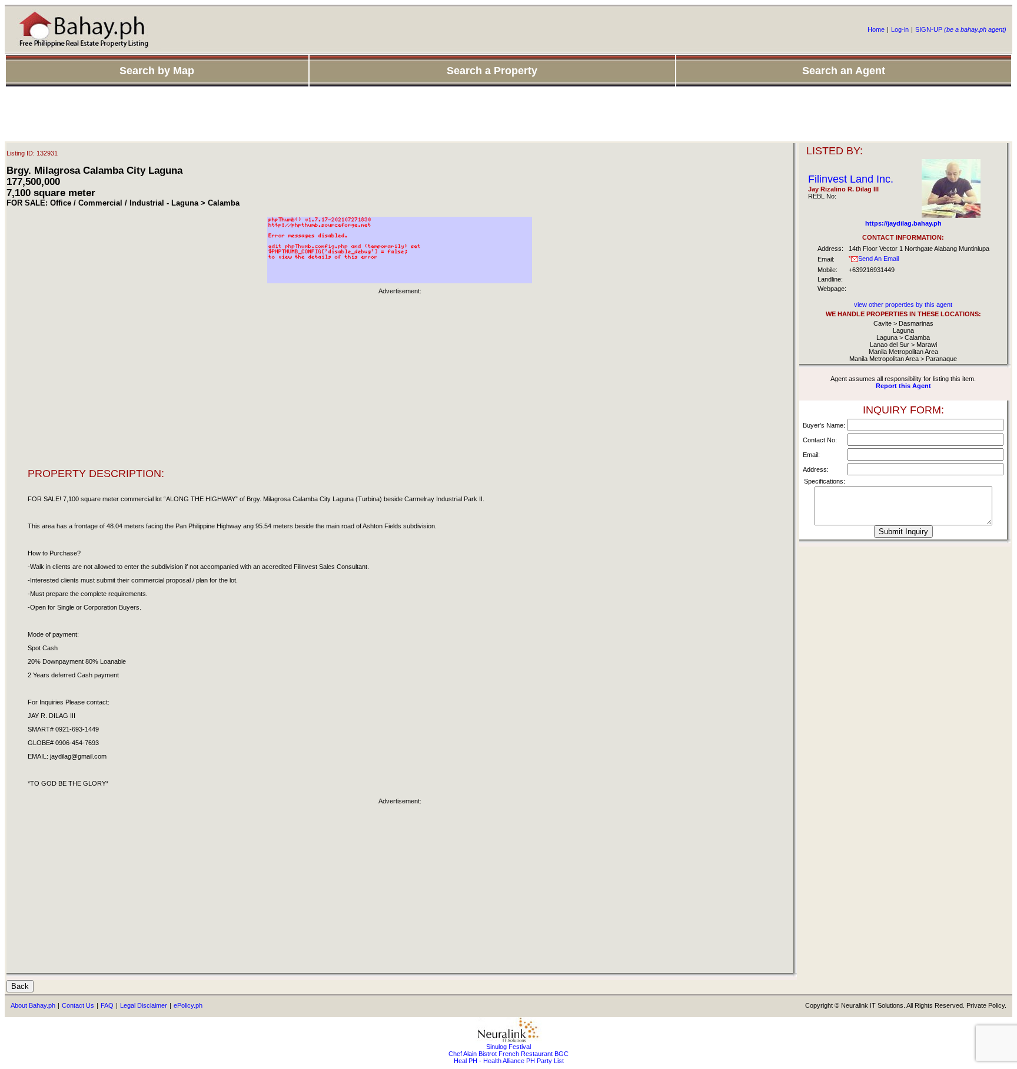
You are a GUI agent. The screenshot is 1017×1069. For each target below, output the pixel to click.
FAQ (107, 1005)
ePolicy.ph (188, 1005)
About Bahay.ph (33, 1005)
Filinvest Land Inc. (850, 179)
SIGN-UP (960, 29)
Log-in (900, 29)
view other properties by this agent (903, 304)
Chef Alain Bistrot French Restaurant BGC (508, 1053)
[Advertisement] (508, 114)
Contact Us (78, 1005)
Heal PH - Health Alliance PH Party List (509, 1060)
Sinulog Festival (508, 1046)
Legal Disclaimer (143, 1005)
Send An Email (878, 258)
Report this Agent (903, 385)
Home (876, 29)
